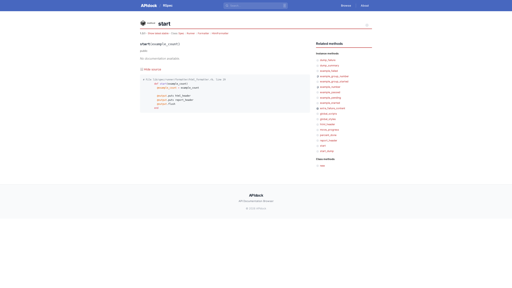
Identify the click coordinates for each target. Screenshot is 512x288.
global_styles (328, 119)
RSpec (168, 5)
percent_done (328, 135)
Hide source (152, 69)
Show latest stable (158, 33)
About (365, 5)
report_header (328, 140)
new (322, 165)
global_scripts (328, 113)
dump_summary (329, 65)
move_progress (329, 129)
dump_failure (327, 60)
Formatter (203, 33)
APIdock (149, 5)
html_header (327, 124)
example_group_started (334, 81)
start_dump (327, 151)
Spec (181, 33)
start (323, 145)
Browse (346, 5)
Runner (191, 33)
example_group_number (334, 76)
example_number (330, 86)
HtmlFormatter (220, 33)
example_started (330, 102)
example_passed (330, 92)
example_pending (330, 97)
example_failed (329, 70)
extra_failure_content (332, 108)
